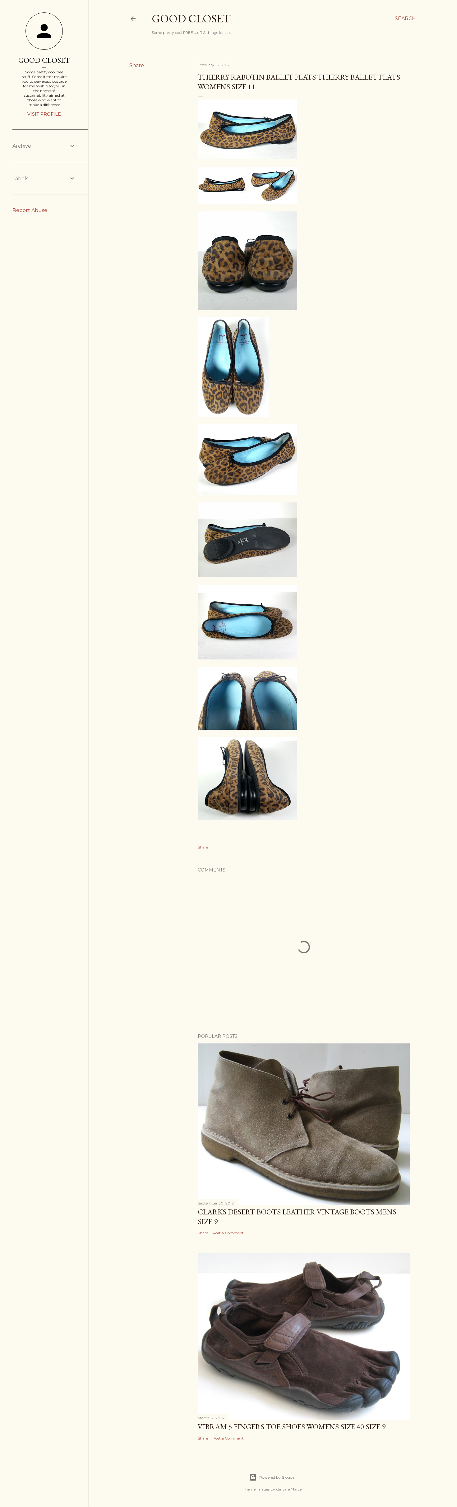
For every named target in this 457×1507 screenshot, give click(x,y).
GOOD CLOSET (44, 60)
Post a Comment (228, 1233)
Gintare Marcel (289, 1489)
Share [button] (136, 65)
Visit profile (44, 114)
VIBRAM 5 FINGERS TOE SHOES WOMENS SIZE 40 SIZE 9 (291, 1426)
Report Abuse (29, 210)
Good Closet (191, 18)
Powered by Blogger (277, 1477)
